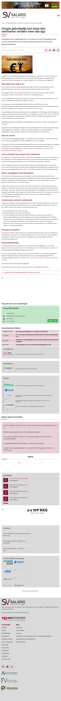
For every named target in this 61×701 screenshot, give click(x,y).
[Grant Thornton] (8, 574)
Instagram (11, 666)
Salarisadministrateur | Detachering (14, 533)
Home (3, 23)
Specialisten (6, 659)
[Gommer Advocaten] (9, 394)
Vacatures (5, 648)
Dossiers (5, 656)
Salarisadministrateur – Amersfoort (13, 541)
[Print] (58, 50)
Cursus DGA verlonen (10, 308)
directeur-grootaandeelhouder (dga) (17, 272)
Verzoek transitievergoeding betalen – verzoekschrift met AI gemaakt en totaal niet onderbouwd (28, 449)
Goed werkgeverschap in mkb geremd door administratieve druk (30, 354)
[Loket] (9, 354)
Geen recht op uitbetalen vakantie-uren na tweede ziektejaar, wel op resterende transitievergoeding (27, 438)
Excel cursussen (7, 642)
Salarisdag (5, 653)
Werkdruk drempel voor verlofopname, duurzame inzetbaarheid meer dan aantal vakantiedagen (33, 388)
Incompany (5, 636)
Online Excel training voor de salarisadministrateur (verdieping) (28, 485)
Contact (19, 633)
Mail (7, 666)
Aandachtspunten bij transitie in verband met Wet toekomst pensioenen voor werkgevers (32, 394)
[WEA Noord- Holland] (19, 574)
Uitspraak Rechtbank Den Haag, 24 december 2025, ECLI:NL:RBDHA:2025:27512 (25, 267)
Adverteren (20, 630)
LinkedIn (3, 666)
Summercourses (7, 639)
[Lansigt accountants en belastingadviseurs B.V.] (19, 566)
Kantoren (5, 650)
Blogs (4, 630)
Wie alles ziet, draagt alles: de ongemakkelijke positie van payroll (29, 399)
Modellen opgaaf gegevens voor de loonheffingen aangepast (22, 432)
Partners (5, 645)
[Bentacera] (19, 581)
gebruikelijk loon (34, 272)
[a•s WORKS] (9, 399)
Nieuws (4, 36)
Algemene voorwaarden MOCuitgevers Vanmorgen (34, 636)
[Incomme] (9, 368)
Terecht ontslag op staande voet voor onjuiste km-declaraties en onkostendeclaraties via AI (30, 426)
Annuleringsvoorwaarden (25, 639)
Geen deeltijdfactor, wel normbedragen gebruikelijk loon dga (33, 344)
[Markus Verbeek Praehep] (9, 404)
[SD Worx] (9, 388)
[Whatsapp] (46, 50)
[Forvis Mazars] (8, 566)
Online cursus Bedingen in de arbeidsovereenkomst (25, 479)
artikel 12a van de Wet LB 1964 (41, 235)
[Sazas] (9, 409)
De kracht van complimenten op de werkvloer (25, 409)
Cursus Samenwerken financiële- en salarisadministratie (26, 498)
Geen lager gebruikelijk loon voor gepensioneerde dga (32, 331)
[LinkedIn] (50, 50)
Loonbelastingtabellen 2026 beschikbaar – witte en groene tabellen (24, 443)
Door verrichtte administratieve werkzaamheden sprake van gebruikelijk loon (37, 335)
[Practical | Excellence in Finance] (8, 581)
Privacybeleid (21, 642)
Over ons (19, 627)
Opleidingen (6, 633)
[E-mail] (54, 50)
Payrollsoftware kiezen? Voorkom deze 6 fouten (26, 368)
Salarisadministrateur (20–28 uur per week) (16, 548)
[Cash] (9, 383)
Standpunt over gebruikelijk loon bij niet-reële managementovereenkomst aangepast (37, 340)
